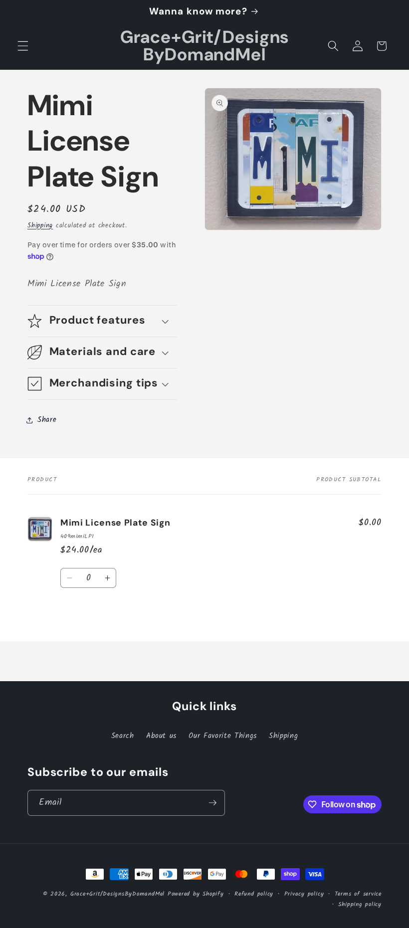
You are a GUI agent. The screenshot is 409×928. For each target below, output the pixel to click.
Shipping (40, 225)
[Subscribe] (212, 803)
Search (122, 736)
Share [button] (46, 420)
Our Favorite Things (223, 736)
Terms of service (358, 894)
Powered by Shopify (196, 894)
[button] (23, 46)
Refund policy (253, 894)
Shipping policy (360, 904)
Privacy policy (304, 894)
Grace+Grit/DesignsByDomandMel (117, 894)
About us (161, 736)
